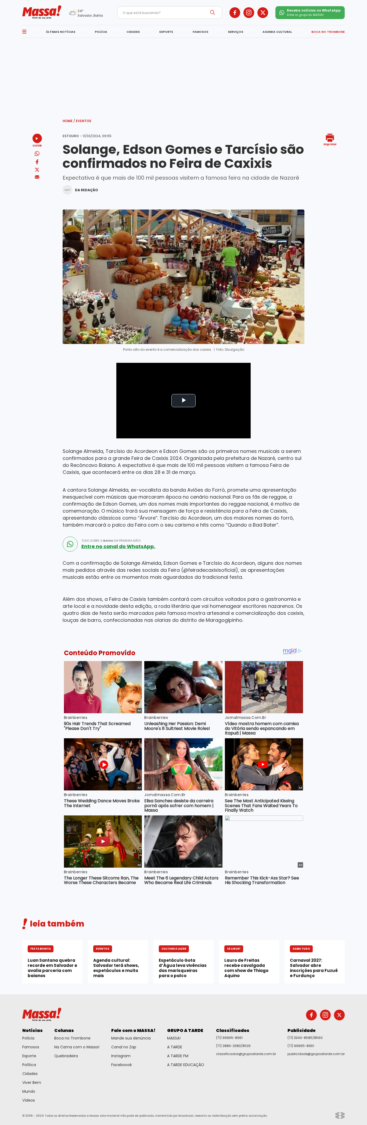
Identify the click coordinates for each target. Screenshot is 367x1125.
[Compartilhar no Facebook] (37, 163)
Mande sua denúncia (131, 1038)
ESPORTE (166, 32)
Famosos (30, 1047)
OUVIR (37, 145)
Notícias (32, 1030)
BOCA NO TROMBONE (328, 32)
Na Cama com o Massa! (76, 1047)
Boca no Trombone (72, 1038)
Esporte (29, 1056)
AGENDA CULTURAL (277, 32)
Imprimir (330, 144)
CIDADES (133, 32)
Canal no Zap (123, 1047)
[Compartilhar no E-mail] (37, 177)
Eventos (83, 121)
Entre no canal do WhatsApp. (118, 546)
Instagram (121, 1056)
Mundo (28, 1091)
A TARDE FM (177, 1056)
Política (29, 1064)
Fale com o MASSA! (133, 1030)
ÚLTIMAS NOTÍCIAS (60, 32)
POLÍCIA (101, 32)
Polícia (28, 1038)
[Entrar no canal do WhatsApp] (70, 544)
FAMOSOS (200, 32)
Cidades (30, 1073)
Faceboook (121, 1064)
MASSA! (174, 1038)
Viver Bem (31, 1082)
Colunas (64, 1030)
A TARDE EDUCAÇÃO (185, 1064)
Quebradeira (66, 1056)
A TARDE (174, 1047)
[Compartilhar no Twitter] (37, 170)
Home (69, 121)
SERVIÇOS (235, 32)
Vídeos (28, 1100)
